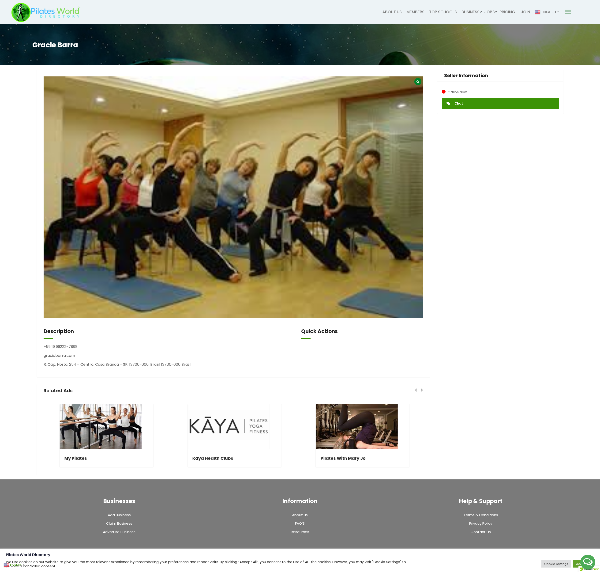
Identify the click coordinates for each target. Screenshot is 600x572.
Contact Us (481, 531)
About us (392, 12)
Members (415, 12)
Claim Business (119, 523)
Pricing (507, 12)
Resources (300, 531)
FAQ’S (300, 523)
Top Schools (443, 12)
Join (525, 12)
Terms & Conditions (481, 514)
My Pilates (188, 458)
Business (470, 12)
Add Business (119, 514)
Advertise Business (119, 531)
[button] (416, 390)
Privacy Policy (480, 523)
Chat (458, 103)
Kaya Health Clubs (69, 458)
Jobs (489, 12)
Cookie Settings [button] (556, 564)
